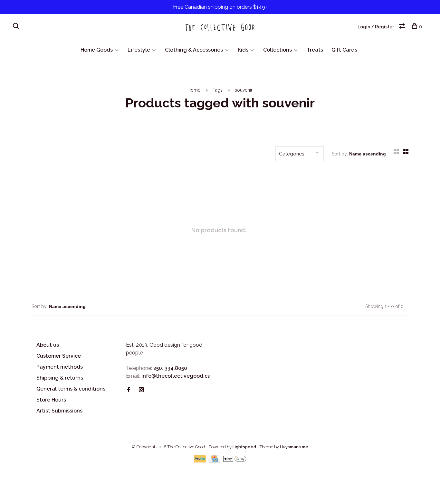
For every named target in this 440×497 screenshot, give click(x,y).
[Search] (16, 26)
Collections (277, 50)
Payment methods (59, 367)
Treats (315, 50)
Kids (243, 50)
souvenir (244, 90)
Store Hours (51, 400)
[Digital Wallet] (234, 461)
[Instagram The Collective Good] (141, 390)
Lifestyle (139, 50)
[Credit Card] (215, 461)
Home (193, 90)
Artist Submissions (59, 411)
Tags (218, 90)
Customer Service (58, 356)
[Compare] (403, 26)
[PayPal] (200, 461)
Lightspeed (244, 446)
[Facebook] (128, 390)
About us (47, 345)
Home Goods (97, 50)
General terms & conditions (70, 389)
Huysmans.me (294, 446)
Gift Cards (344, 50)
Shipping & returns (59, 378)
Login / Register (376, 26)
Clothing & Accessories (194, 50)
